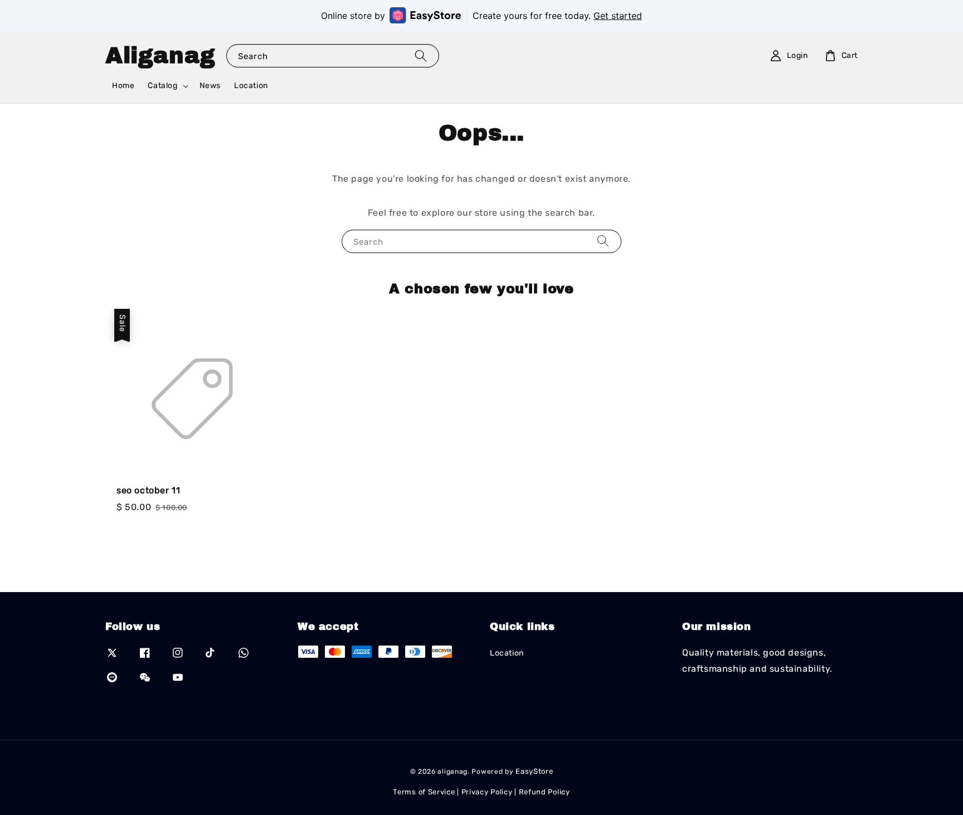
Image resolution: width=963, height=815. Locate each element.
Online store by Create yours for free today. (481, 15)
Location (251, 85)
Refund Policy (544, 792)
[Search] (421, 55)
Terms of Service (424, 792)
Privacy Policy (487, 792)
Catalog (162, 85)
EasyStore (534, 771)
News (210, 85)
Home (123, 85)
